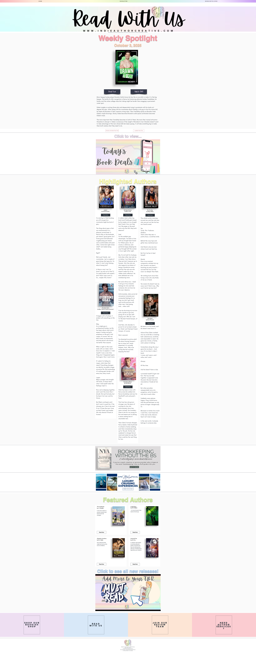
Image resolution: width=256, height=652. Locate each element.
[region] (105, 233)
